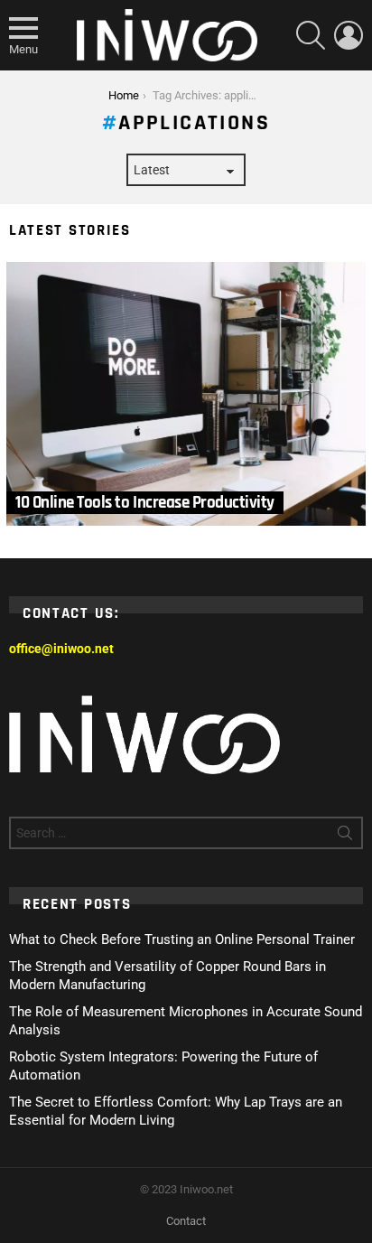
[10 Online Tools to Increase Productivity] (186, 394)
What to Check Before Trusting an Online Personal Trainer (182, 939)
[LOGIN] (348, 35)
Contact (186, 1221)
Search (345, 836)
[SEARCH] (310, 35)
